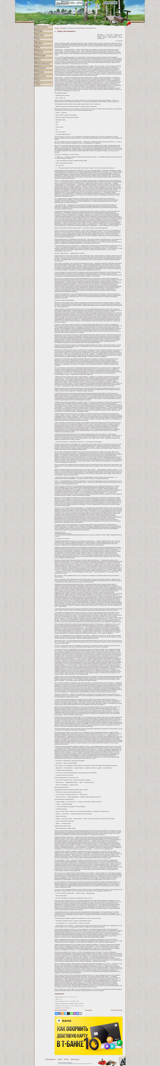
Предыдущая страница (61, 1010)
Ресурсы (66, 1059)
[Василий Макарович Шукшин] (69, 5)
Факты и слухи (40, 76)
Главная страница (41, 27)
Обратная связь (75, 1059)
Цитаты (38, 60)
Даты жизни (39, 35)
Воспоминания (40, 68)
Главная (57, 28)
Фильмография (40, 55)
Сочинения (39, 51)
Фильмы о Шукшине (42, 64)
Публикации (39, 72)
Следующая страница (116, 1010)
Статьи (37, 84)
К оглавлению (88, 1010)
